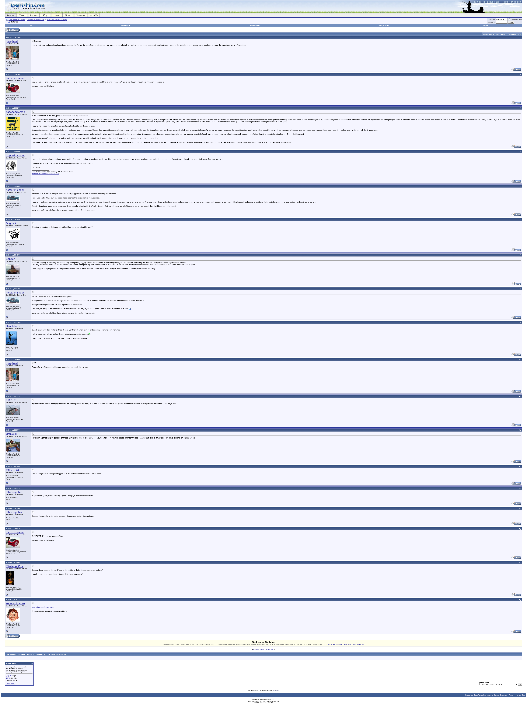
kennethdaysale (15, 603)
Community (124, 25)
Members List (255, 25)
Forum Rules (10, 683)
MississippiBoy (14, 566)
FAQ (31, 25)
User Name (491, 19)
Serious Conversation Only (36, 20)
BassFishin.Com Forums (17, 20)
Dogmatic (11, 223)
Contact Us (469, 695)
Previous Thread (258, 649)
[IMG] (8, 678)
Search (485, 25)
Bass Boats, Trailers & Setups (57, 20)
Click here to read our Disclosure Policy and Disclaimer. (343, 644)
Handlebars (13, 326)
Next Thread (270, 649)
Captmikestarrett (15, 155)
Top (523, 695)
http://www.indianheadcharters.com (45, 174)
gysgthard (12, 41)
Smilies (8, 677)
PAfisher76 (12, 470)
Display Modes (514, 34)
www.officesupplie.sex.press (43, 607)
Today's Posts (384, 25)
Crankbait (11, 433)
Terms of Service (515, 695)
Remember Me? (516, 20)
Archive (490, 695)
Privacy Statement (500, 695)
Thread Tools (487, 34)
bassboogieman (15, 111)
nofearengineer (15, 189)
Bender (10, 258)
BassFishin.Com (480, 695)
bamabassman (15, 78)
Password (491, 22)
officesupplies (14, 492)
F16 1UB (11, 400)
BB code (9, 675)
